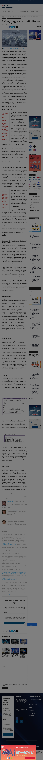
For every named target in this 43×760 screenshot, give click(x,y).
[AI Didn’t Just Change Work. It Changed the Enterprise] (15, 641)
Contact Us (12, 2)
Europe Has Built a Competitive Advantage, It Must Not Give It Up (23, 645)
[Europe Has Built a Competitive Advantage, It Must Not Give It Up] (23, 641)
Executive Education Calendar (35, 210)
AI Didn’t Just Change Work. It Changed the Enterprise (14, 645)
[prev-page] (2, 659)
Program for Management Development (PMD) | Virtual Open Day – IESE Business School (36, 267)
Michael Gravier (6, 48)
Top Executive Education (32, 0)
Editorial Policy (8, 2)
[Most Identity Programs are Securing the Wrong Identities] (15, 651)
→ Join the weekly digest (14, 622)
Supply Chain (19, 18)
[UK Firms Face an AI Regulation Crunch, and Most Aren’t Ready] (6, 651)
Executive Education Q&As (34, 208)
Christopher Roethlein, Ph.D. (12, 510)
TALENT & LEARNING (23, 11)
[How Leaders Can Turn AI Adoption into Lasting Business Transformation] (6, 641)
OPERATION (14, 18)
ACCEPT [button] (21, 756)
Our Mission (18, 0)
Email (5, 612)
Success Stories (32, 207)
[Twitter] (12, 27)
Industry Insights (32, 205)
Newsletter (26, 0)
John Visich (23, 48)
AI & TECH (9, 11)
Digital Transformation (13, 16)
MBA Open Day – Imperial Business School (35, 374)
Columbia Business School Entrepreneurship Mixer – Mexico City (36, 238)
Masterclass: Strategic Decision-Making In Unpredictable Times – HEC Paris (36, 324)
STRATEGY (13, 11)
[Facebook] (10, 27)
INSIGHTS (32, 11)
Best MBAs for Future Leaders (35, 199)
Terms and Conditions (30, 753)
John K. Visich (9, 520)
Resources (14, 0)
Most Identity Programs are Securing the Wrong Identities (14, 655)
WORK (17, 11)
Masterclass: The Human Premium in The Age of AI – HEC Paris (36, 330)
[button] (40, 3)
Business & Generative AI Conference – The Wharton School (36, 260)
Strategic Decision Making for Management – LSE (35, 314)
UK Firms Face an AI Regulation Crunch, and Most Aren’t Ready (5, 655)
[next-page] (4, 659)
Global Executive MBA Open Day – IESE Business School (36, 379)
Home (3, 0)
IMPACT (28, 11)
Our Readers (10, 0)
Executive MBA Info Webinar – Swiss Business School (35, 345)
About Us (6, 0)
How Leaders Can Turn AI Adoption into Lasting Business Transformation (6, 645)
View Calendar (31, 285)
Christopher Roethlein (14, 48)
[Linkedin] (14, 27)
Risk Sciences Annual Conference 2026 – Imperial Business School (36, 249)
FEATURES (36, 11)
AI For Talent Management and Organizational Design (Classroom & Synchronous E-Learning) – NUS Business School (36, 338)
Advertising (3, 2)
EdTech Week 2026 (35, 388)
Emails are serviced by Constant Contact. (18, 619)
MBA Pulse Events (33, 212)
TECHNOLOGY (7, 16)
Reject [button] (22, 758)
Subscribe (22, 0)
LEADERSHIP (4, 11)
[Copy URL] (17, 27)
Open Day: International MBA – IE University (36, 385)
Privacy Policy (22, 753)
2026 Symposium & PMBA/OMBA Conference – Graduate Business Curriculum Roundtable (36, 394)
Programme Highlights (33, 201)
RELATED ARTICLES (6, 636)
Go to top (25, 496)
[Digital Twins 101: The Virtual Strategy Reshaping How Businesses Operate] (23, 651)
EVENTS (4, 13)
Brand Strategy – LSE (36, 318)
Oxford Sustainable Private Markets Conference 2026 (35, 255)
